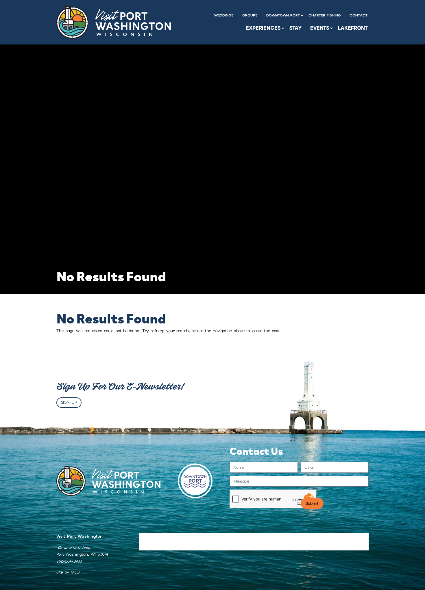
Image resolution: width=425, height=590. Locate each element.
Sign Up (69, 402)
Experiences (263, 28)
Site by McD (68, 572)
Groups (250, 15)
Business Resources (305, 537)
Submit (312, 503)
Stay (295, 28)
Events (319, 28)
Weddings (224, 15)
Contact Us (345, 537)
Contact (358, 15)
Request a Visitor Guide (165, 537)
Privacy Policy (154, 546)
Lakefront (352, 28)
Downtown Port (283, 15)
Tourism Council (259, 537)
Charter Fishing (324, 15)
